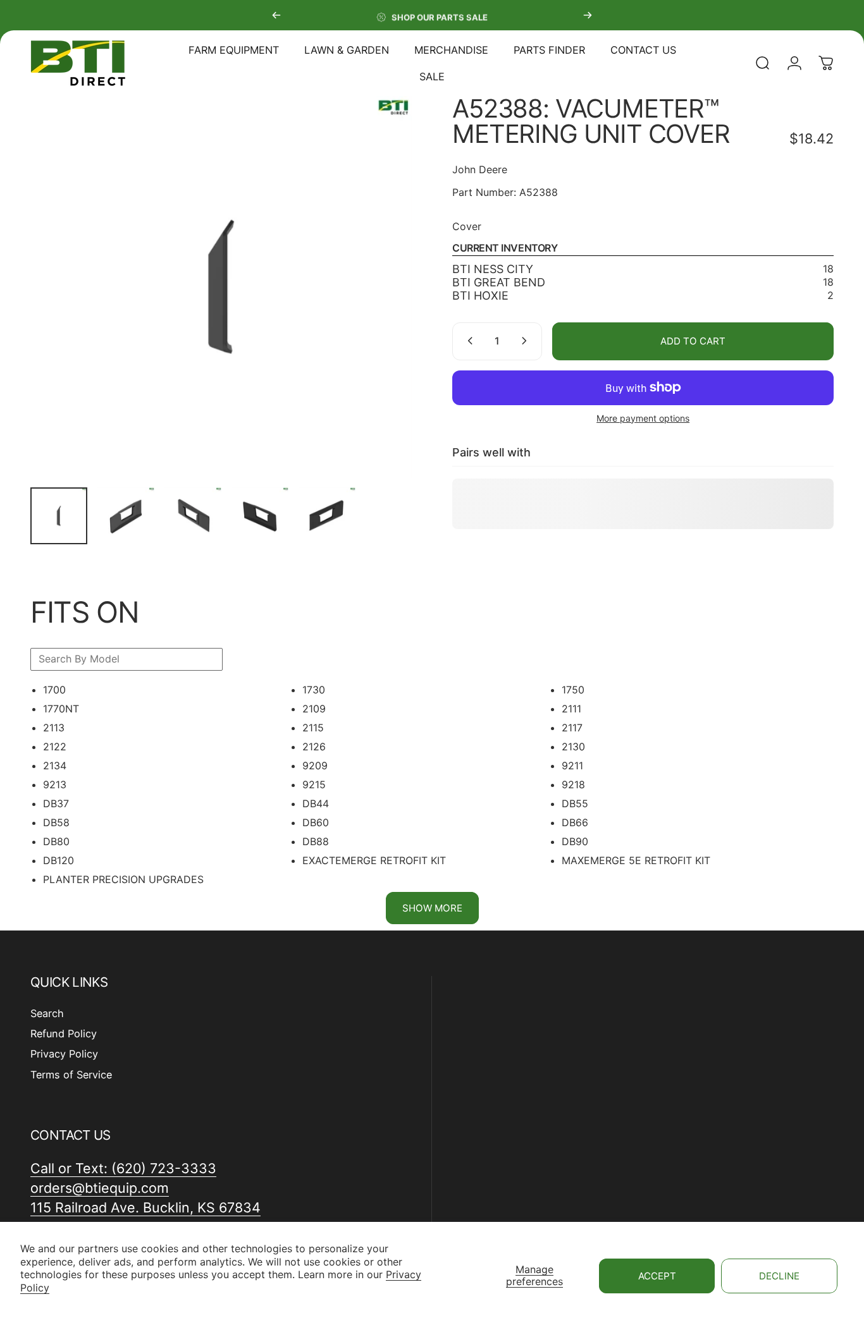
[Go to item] (58, 515)
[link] (145, 1207)
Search (47, 1013)
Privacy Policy (64, 1054)
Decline (779, 1276)
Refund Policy (63, 1033)
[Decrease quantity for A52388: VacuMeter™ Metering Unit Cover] (467, 340)
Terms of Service (71, 1074)
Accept (657, 1276)
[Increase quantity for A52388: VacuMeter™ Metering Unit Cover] (526, 340)
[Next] (588, 15)
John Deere (479, 169)
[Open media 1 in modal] (221, 286)
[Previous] (276, 15)
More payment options (642, 417)
